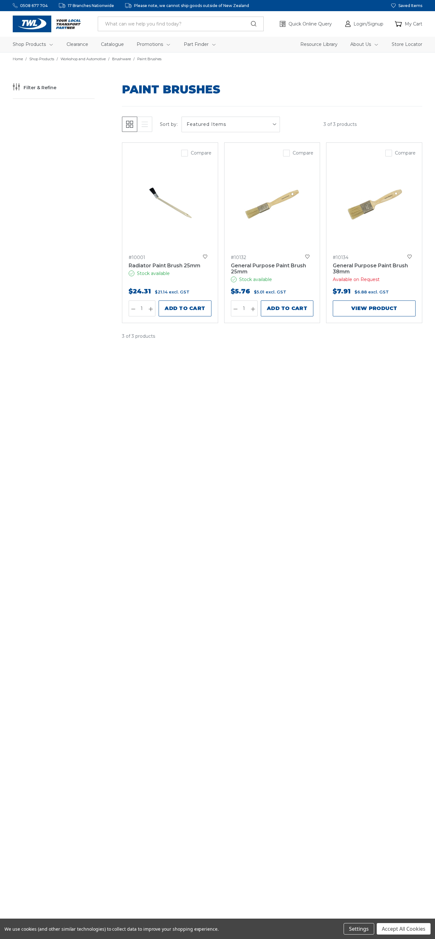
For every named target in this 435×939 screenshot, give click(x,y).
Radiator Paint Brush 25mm (164, 266)
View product (374, 308)
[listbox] (231, 124)
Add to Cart (185, 308)
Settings (359, 928)
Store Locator (407, 44)
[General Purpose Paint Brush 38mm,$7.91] (374, 203)
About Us (361, 44)
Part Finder (197, 44)
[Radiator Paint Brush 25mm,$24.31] (170, 203)
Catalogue (112, 44)
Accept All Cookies (403, 928)
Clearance (77, 44)
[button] (364, 24)
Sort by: (169, 124)
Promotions (150, 44)
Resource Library (319, 44)
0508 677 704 (34, 5)
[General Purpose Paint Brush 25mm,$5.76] (272, 203)
